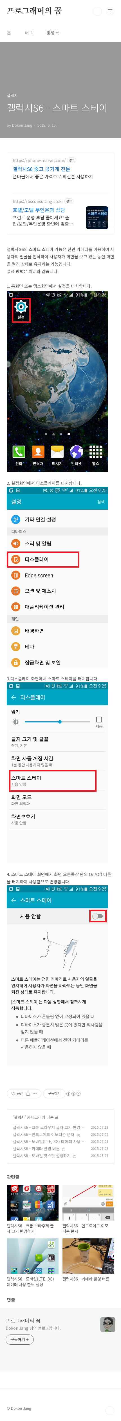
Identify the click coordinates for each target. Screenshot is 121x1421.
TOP (109, 1410)
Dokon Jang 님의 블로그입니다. (33, 1328)
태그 (28, 32)
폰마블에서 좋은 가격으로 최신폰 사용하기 (53, 176)
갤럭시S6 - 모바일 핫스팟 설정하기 (42, 1155)
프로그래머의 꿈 (34, 11)
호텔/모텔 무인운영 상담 (39, 209)
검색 (97, 11)
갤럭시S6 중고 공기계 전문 (41, 168)
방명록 (52, 32)
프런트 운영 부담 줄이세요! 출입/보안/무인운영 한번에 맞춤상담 (43, 220)
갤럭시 (19, 1117)
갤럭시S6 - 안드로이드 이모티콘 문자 (43, 1134)
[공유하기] (28, 1093)
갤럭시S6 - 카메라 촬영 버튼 (36, 1148)
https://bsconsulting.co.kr (38, 201)
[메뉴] (110, 11)
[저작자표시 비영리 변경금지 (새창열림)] (73, 1093)
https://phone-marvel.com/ (39, 160)
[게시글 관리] (35, 1093)
